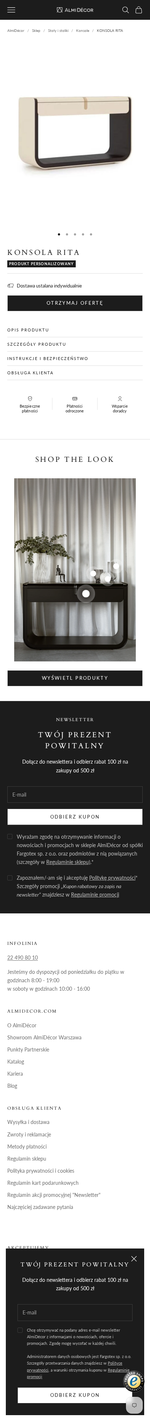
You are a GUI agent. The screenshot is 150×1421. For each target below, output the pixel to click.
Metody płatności (27, 1146)
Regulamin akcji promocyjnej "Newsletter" (53, 1195)
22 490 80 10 (22, 957)
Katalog (15, 1061)
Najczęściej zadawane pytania (40, 1207)
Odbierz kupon (75, 1395)
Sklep (36, 30)
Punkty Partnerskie (28, 1049)
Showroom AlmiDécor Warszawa (44, 1037)
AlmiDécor (15, 30)
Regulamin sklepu (26, 1158)
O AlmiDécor (21, 1025)
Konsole (82, 30)
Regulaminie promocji (95, 894)
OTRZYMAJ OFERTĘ (75, 303)
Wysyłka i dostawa (28, 1122)
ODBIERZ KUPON (75, 817)
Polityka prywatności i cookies (40, 1171)
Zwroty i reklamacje (29, 1134)
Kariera (15, 1074)
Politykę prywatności (112, 878)
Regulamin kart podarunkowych (43, 1183)
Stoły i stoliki (58, 30)
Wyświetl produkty (75, 678)
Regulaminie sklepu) (68, 862)
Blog (12, 1086)
